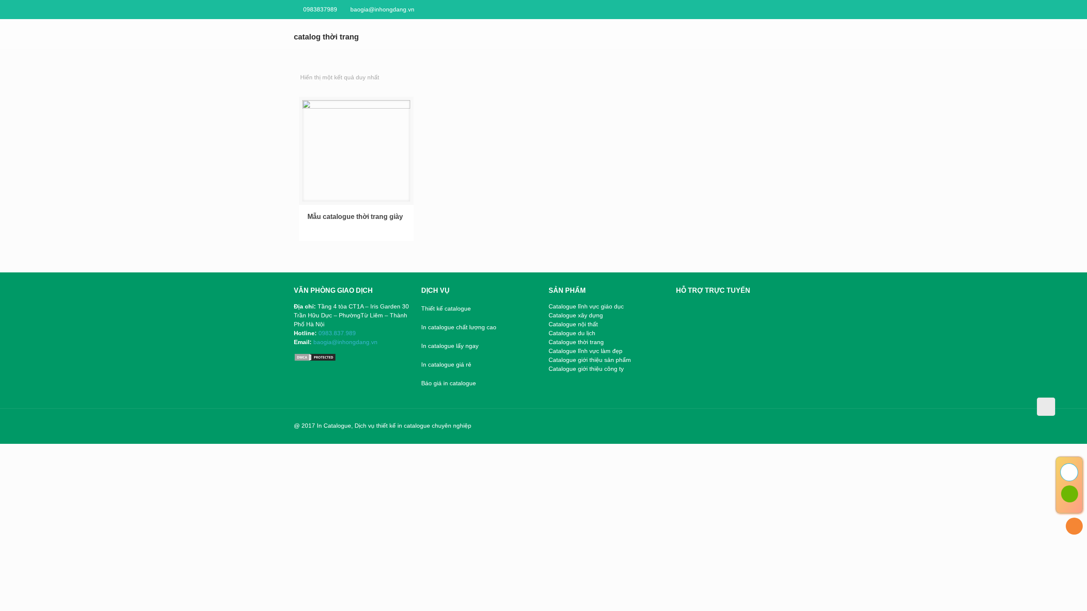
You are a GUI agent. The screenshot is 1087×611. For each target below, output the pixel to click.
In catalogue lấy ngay (450, 345)
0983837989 (320, 9)
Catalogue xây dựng (576, 315)
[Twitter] (745, 425)
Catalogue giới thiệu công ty (586, 368)
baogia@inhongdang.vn (382, 9)
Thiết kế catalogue (446, 308)
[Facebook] (734, 425)
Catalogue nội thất (573, 324)
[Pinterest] (780, 425)
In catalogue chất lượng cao (458, 327)
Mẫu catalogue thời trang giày (355, 216)
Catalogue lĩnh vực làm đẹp (585, 351)
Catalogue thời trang (576, 342)
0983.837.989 (337, 333)
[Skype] (722, 425)
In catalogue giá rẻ (446, 364)
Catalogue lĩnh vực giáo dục (586, 306)
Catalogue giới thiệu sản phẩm (590, 359)
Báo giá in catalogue (448, 383)
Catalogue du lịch (572, 333)
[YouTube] (757, 425)
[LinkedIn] (768, 425)
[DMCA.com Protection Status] (315, 359)
